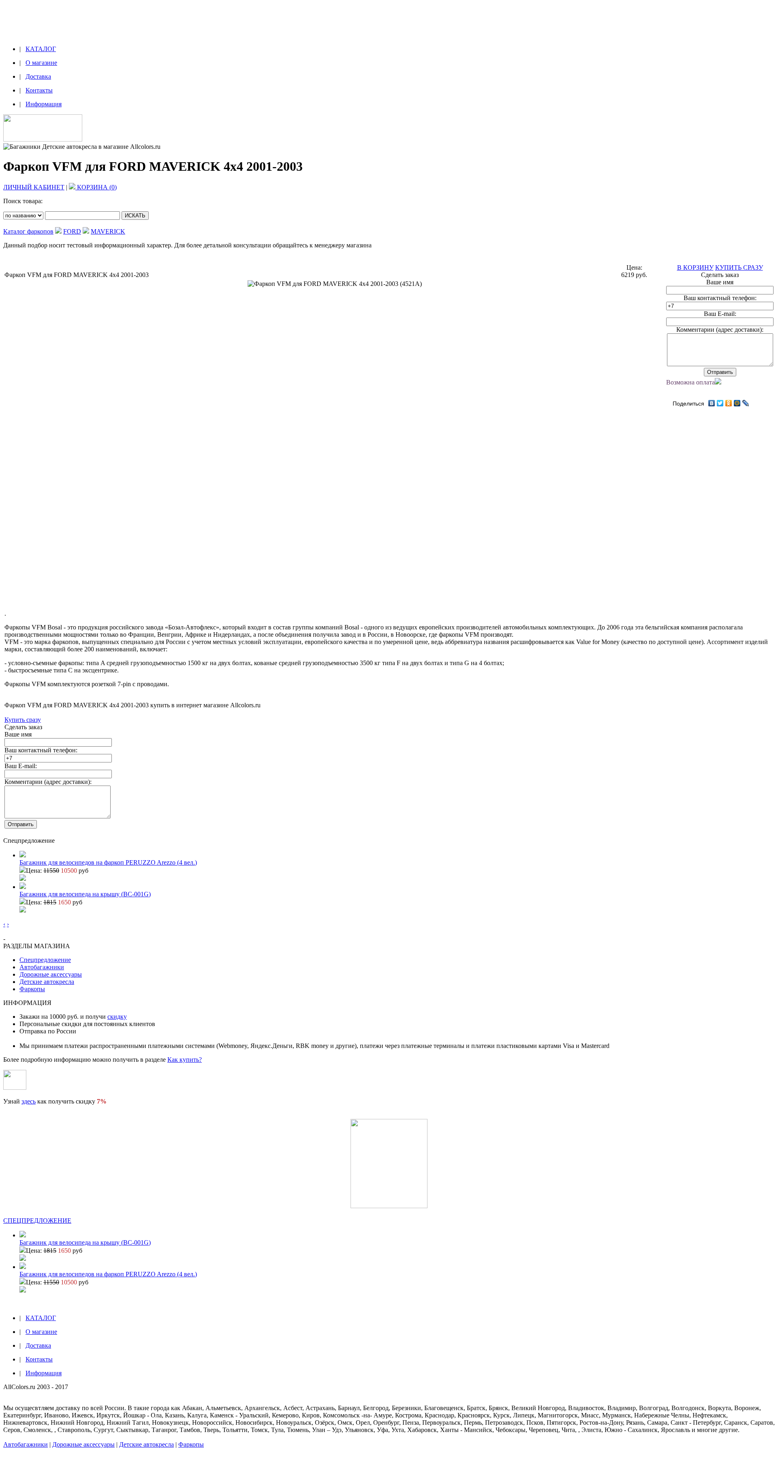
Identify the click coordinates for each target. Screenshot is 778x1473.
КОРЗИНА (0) (96, 187)
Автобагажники (41, 967)
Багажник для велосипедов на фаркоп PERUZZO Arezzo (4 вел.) (108, 862)
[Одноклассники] (729, 403)
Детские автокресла (46, 981)
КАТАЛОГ (41, 48)
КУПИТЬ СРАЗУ (739, 267)
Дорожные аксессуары (50, 974)
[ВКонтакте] (711, 403)
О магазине (41, 62)
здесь (28, 1101)
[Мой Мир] (737, 403)
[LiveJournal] (746, 403)
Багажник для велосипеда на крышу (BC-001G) (85, 894)
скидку (117, 1016)
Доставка (38, 76)
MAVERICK (108, 231)
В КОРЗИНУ (695, 267)
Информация (44, 104)
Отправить (720, 372)
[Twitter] (720, 403)
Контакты (39, 90)
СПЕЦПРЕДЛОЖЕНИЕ (37, 1220)
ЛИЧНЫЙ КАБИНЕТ (33, 187)
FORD (72, 231)
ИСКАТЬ (135, 216)
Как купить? (184, 1059)
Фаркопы (32, 989)
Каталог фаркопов (28, 231)
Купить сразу (22, 719)
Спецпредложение (45, 959)
